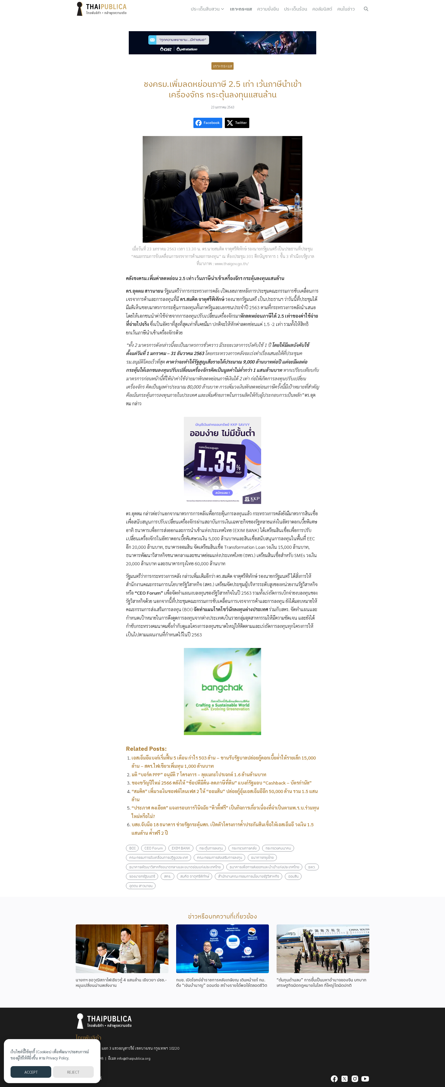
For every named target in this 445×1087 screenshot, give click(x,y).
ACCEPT (31, 1071)
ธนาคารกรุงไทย (262, 857)
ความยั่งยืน (268, 9)
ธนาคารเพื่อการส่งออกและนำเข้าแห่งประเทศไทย (264, 866)
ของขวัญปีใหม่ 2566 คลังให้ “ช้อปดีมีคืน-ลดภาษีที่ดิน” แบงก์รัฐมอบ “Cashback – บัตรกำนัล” (222, 783)
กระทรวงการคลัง (244, 848)
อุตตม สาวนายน (140, 885)
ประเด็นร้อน (295, 9)
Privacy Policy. (57, 1057)
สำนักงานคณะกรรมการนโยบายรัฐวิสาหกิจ (248, 876)
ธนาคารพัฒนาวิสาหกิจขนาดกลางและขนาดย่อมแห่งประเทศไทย (175, 866)
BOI (132, 848)
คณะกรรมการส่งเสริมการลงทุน (219, 857)
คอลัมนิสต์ (322, 9)
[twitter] (344, 1079)
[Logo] (103, 9)
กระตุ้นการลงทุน (211, 848)
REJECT (73, 1071)
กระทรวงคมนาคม (278, 848)
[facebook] (334, 1079)
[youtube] (365, 1079)
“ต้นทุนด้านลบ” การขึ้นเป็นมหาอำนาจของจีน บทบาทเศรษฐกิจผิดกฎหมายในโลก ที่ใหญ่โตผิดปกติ (321, 982)
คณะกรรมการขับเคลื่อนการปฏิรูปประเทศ (158, 857)
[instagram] (355, 1079)
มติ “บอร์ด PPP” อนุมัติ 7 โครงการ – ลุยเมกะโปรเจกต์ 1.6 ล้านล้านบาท (199, 774)
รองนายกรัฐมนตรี (142, 876)
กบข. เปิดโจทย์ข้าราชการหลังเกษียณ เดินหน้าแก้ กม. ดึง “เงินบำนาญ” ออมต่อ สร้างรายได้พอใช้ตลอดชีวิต (221, 982)
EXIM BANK (181, 848)
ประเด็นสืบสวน (205, 9)
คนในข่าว (346, 9)
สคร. (167, 876)
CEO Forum (153, 848)
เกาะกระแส (241, 9)
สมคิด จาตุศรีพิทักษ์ (194, 876)
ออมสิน (293, 876)
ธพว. (312, 866)
